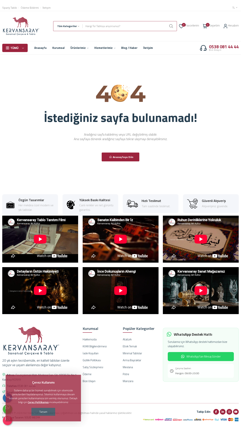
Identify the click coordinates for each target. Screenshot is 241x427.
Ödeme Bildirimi (30, 7)
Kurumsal (58, 48)
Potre (126, 374)
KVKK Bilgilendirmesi (95, 346)
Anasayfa (40, 48)
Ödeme (87, 374)
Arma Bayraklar (132, 360)
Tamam (43, 412)
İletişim (47, 7)
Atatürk (127, 339)
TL (234, 7)
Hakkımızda (90, 339)
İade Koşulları (90, 353)
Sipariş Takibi (9, 7)
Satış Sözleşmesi (93, 367)
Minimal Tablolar (132, 353)
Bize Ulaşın (89, 381)
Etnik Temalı (130, 346)
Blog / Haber (129, 48)
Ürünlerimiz (78, 48)
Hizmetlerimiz (103, 48)
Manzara (128, 381)
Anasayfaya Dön (123, 157)
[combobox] (68, 26)
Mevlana (128, 367)
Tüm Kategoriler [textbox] (67, 26)
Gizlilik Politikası (92, 360)
